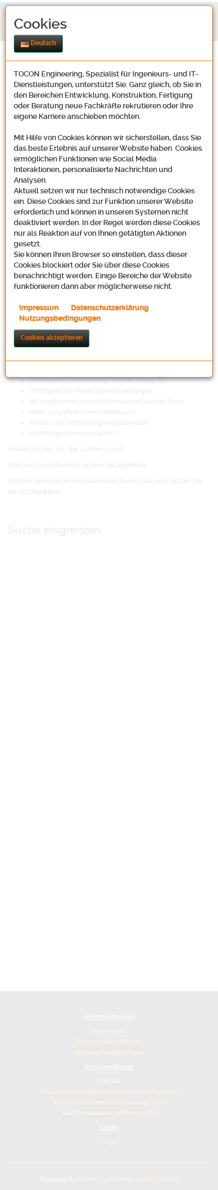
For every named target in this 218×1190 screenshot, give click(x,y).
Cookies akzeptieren (52, 337)
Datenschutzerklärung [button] (110, 307)
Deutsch (42, 43)
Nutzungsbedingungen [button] (60, 318)
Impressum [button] (39, 307)
